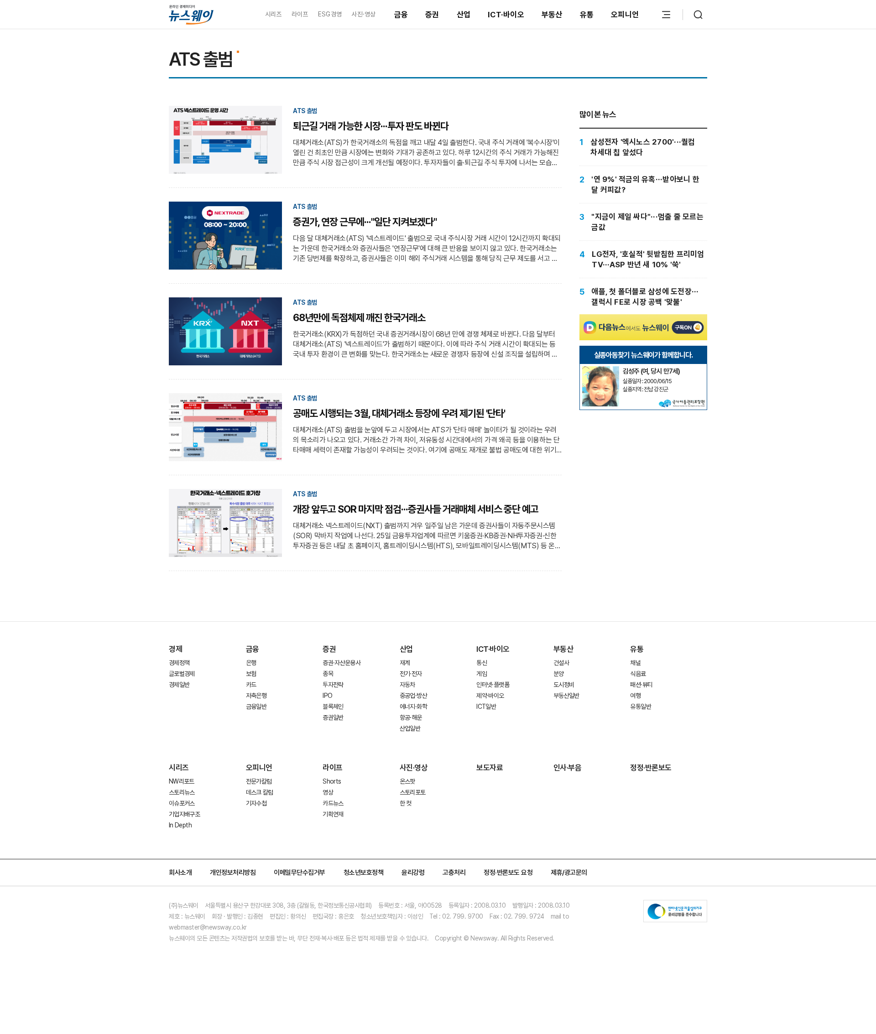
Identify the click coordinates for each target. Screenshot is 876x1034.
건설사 (561, 662)
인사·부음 (567, 767)
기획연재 (333, 814)
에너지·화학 (413, 706)
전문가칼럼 (259, 781)
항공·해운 (411, 717)
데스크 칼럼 (259, 792)
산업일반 (410, 728)
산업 (464, 14)
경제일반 (179, 684)
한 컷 (406, 803)
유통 (587, 14)
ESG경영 (330, 14)
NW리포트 (181, 781)
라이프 (300, 14)
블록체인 (333, 706)
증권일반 (333, 717)
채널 (635, 662)
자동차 (407, 684)
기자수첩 (256, 803)
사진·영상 (363, 14)
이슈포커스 (182, 803)
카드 (251, 684)
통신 (481, 662)
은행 (251, 662)
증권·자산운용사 (341, 662)
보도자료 (489, 767)
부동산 (552, 14)
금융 (401, 14)
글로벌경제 (182, 673)
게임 (481, 673)
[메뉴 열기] (666, 14)
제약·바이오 (490, 695)
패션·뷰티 (641, 684)
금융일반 (256, 706)
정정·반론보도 (651, 767)
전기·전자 (411, 673)
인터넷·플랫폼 (492, 684)
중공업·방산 (413, 695)
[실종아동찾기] (600, 370)
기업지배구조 (184, 814)
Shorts (332, 781)
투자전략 (333, 684)
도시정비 (563, 684)
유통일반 (640, 706)
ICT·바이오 (506, 14)
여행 (635, 695)
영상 (328, 792)
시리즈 (273, 14)
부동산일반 (566, 695)
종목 (328, 673)
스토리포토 (413, 792)
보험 (251, 673)
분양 (558, 673)
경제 (175, 649)
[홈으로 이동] (191, 14)
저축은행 (256, 695)
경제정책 (179, 662)
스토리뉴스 (182, 792)
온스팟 (407, 781)
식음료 (638, 673)
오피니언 (625, 14)
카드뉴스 (333, 803)
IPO (327, 695)
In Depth (180, 825)
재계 (405, 662)
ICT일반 (486, 706)
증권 (432, 14)
